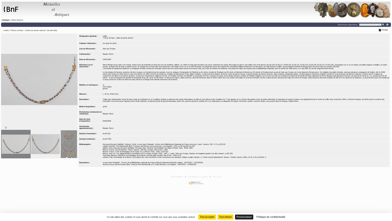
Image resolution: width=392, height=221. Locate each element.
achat (105, 106)
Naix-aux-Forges (109, 49)
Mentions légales (177, 177)
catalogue (6, 20)
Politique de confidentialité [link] (270, 217)
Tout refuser (225, 217)
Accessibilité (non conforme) (198, 177)
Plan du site (217, 177)
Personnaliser (244, 217)
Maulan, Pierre (108, 54)
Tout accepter (207, 217)
